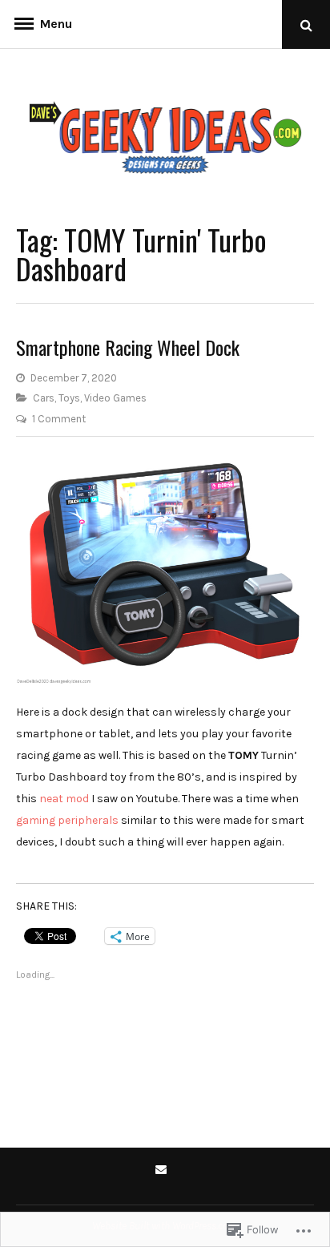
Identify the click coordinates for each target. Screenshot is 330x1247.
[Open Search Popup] (306, 24)
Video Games (115, 398)
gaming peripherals (67, 820)
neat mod (64, 798)
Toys (69, 398)
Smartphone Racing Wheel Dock (127, 347)
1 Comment (59, 419)
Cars (43, 398)
